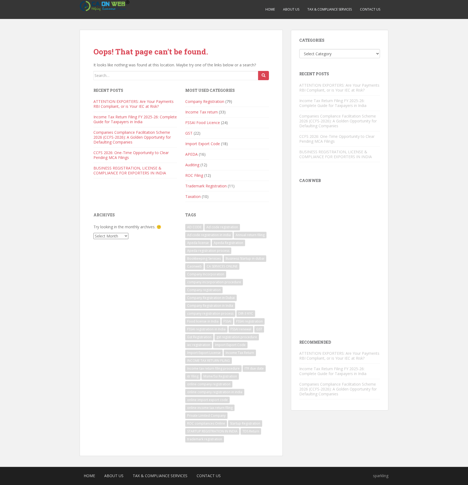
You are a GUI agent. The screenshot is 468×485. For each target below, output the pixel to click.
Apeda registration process (208, 250)
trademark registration (204, 439)
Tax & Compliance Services (329, 9)
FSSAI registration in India (206, 329)
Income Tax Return (240, 352)
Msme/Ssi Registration (220, 376)
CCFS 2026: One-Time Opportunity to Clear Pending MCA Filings (131, 155)
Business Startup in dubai (245, 258)
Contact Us (370, 9)
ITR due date (254, 368)
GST (189, 133)
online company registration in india (214, 392)
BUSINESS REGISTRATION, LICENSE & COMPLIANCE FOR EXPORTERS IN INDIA (129, 170)
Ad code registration (222, 227)
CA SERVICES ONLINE (222, 266)
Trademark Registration (206, 185)
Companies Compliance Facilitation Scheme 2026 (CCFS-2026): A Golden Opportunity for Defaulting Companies (132, 137)
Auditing (192, 164)
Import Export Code (202, 143)
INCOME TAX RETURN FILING (208, 360)
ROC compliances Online (206, 423)
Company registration (204, 290)
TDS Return (250, 431)
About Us (291, 9)
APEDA (191, 154)
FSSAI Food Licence (202, 122)
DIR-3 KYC (245, 313)
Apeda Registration (228, 242)
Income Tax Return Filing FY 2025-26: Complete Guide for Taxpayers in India (135, 119)
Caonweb (194, 266)
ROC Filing (194, 175)
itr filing (193, 376)
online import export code (207, 400)
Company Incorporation (205, 274)
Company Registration (204, 101)
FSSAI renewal (240, 329)
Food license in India (203, 321)
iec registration (198, 345)
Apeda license (198, 242)
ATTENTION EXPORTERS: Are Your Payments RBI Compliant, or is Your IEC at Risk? (133, 104)
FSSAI (227, 321)
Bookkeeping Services (204, 258)
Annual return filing (250, 235)
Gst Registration (199, 337)
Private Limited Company (206, 415)
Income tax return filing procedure (213, 368)
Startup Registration (245, 423)
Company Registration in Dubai (211, 297)
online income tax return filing (210, 407)
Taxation (193, 196)
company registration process (210, 313)
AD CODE (194, 227)
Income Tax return (201, 112)
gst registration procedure (236, 337)
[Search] (263, 75)
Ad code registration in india (209, 235)
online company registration (208, 384)
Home (270, 9)
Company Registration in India (210, 305)
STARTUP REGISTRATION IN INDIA (212, 431)
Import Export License (204, 352)
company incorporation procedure (214, 282)
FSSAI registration (249, 321)
